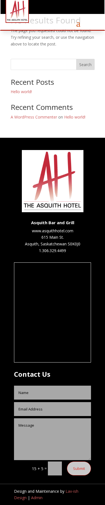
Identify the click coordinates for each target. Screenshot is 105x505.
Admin (37, 497)
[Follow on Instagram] (83, 8)
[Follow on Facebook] (74, 8)
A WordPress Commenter (34, 117)
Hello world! (21, 91)
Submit (79, 468)
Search (85, 64)
